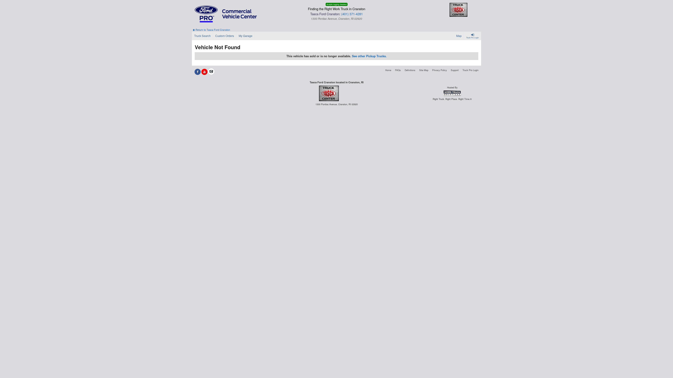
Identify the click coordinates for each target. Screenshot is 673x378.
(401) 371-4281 (352, 14)
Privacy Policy (439, 70)
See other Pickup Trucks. (369, 56)
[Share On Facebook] (198, 72)
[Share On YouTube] (204, 72)
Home (388, 70)
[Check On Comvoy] (211, 72)
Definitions (410, 70)
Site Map (423, 70)
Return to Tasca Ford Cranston (212, 29)
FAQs (398, 70)
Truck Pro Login (470, 70)
